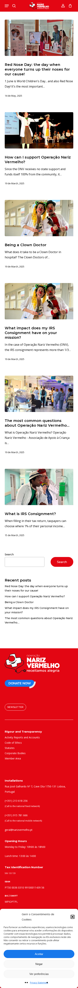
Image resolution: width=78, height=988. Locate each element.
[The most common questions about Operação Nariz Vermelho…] (39, 394)
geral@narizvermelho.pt (18, 830)
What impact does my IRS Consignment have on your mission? (37, 610)
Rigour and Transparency (23, 731)
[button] (72, 917)
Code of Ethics (13, 742)
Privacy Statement (39, 982)
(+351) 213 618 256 (16, 800)
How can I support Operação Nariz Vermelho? (35, 596)
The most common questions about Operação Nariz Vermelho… (39, 620)
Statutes (10, 748)
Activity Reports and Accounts (22, 737)
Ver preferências (39, 973)
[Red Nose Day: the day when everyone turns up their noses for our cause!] (39, 38)
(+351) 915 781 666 (16, 815)
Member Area (13, 758)
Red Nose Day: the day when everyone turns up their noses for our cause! (36, 588)
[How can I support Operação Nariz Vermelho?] (39, 130)
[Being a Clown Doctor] (39, 218)
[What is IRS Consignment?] (39, 487)
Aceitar (39, 954)
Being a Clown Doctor (19, 602)
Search (9, 554)
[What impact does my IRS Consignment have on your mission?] (39, 301)
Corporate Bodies (15, 753)
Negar (39, 963)
